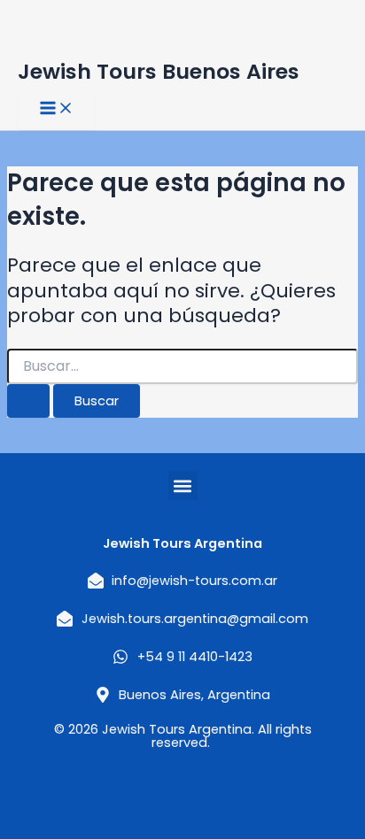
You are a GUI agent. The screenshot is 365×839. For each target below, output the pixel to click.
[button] (183, 485)
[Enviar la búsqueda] (28, 401)
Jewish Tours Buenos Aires (158, 71)
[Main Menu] (57, 109)
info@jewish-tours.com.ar (194, 580)
